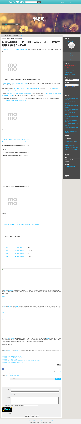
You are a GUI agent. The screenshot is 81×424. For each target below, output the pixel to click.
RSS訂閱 (68, 166)
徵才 (52, 420)
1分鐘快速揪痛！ (68, 72)
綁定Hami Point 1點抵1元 (70, 70)
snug (3, 263)
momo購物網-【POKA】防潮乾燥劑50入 (9, 359)
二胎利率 (67, 143)
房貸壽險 (67, 147)
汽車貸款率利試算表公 (69, 141)
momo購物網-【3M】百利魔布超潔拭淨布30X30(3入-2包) (12, 362)
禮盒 (10, 344)
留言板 (71, 55)
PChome (66, 2)
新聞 (62, 2)
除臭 (70, 149)
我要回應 (58, 379)
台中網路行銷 (74, 149)
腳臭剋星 (11, 290)
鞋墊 (76, 141)
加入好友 (71, 59)
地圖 (71, 57)
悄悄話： (9, 394)
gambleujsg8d (58, 371)
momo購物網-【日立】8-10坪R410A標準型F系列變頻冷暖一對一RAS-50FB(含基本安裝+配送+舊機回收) (21, 360)
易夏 (77, 147)
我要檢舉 (58, 364)
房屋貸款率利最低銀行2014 (70, 145)
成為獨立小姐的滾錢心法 (70, 74)
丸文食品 (12, 338)
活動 (60, 32)
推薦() (14, 378)
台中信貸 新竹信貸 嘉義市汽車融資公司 (71, 99)
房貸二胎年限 (72, 147)
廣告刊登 (30, 420)
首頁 (21, 32)
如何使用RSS (73, 166)
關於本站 (71, 53)
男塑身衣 (17, 306)
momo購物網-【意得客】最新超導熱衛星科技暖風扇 (11, 356)
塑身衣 (3, 296)
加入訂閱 (68, 168)
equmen (9, 306)
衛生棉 (5, 350)
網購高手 (40, 19)
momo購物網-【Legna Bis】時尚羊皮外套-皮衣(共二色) (12, 357)
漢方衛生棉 (17, 350)
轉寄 (16, 373)
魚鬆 (3, 312)
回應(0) (6, 378)
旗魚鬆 (47, 338)
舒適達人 (9, 350)
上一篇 (20, 35)
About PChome (47, 420)
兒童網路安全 (41, 420)
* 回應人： (9, 389)
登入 (70, 2)
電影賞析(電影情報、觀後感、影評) (12, 375)
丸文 (8, 338)
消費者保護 (35, 420)
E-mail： (9, 392)
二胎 (67, 149)
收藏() (22, 378)
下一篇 (24, 35)
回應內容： (9, 397)
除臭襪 (5, 290)
